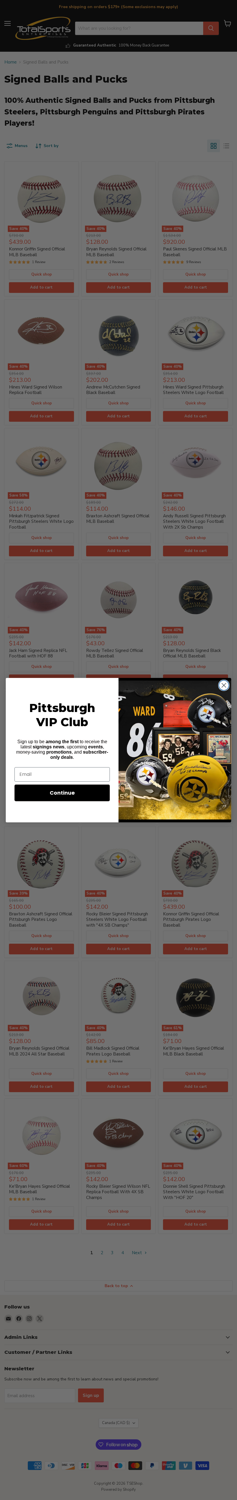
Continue (62, 792)
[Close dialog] (224, 685)
